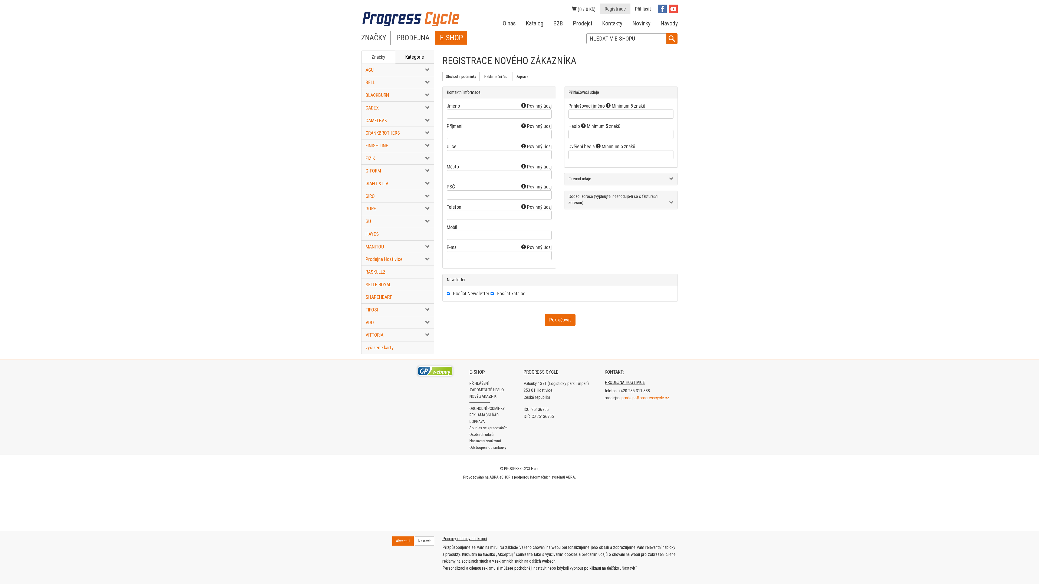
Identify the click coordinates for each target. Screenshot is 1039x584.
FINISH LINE (377, 145)
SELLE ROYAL (378, 284)
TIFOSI (372, 310)
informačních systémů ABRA (552, 477)
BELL (370, 82)
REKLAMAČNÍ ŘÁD (484, 415)
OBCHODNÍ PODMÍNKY (487, 408)
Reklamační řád (496, 76)
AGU (370, 70)
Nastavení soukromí (485, 441)
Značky (378, 57)
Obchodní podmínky (461, 76)
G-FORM (373, 171)
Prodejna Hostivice (384, 259)
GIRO (370, 196)
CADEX (372, 108)
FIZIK (370, 158)
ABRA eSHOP (500, 477)
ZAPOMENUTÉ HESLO (486, 389)
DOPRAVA (477, 421)
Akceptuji (403, 541)
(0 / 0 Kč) (586, 9)
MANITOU (375, 247)
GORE (371, 208)
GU (368, 221)
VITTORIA (374, 335)
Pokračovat (560, 320)
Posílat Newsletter (471, 293)
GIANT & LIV (377, 183)
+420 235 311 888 (634, 390)
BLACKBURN (377, 95)
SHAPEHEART (379, 297)
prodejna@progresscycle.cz (645, 397)
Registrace (615, 9)
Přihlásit (643, 9)
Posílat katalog (511, 293)
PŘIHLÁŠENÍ (479, 383)
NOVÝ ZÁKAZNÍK (483, 396)
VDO (370, 322)
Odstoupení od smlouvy (487, 447)
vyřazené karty (380, 347)
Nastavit (424, 541)
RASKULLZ (376, 272)
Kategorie (414, 57)
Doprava (522, 76)
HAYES (372, 234)
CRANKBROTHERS (383, 133)
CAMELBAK (376, 120)
